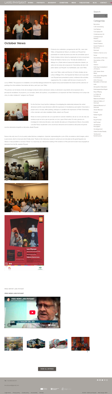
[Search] (106, 16)
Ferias (95, 55)
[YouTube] (102, 380)
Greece (96, 64)
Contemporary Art (99, 34)
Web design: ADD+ (103, 392)
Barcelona (97, 24)
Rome (95, 117)
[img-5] (36, 344)
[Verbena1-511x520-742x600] (80, 344)
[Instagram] (107, 380)
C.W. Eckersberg (99, 27)
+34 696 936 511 (12, 381)
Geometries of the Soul (100, 58)
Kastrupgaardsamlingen (101, 89)
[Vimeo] (104, 380)
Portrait (96, 112)
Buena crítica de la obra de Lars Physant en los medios (80, 354)
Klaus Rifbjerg (98, 92)
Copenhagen (97, 41)
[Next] (87, 351)
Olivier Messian (98, 110)
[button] (45, 2)
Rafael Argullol (98, 115)
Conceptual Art (98, 31)
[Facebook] (97, 380)
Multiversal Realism (99, 98)
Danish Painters (98, 43)
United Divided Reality (100, 131)
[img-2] (13, 344)
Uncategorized (98, 129)
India (95, 84)
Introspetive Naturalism (100, 87)
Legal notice (7, 392)
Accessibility (34, 392)
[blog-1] (58, 344)
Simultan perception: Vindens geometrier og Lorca (57, 354)
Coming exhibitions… (34, 352)
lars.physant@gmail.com (11, 385)
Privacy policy (16, 392)
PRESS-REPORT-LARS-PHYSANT (14, 289)
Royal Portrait (97, 120)
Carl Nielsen (97, 29)
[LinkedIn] (100, 380)
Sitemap (41, 392)
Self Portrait (97, 122)
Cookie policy (25, 392)
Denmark (96, 50)
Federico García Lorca (100, 53)
